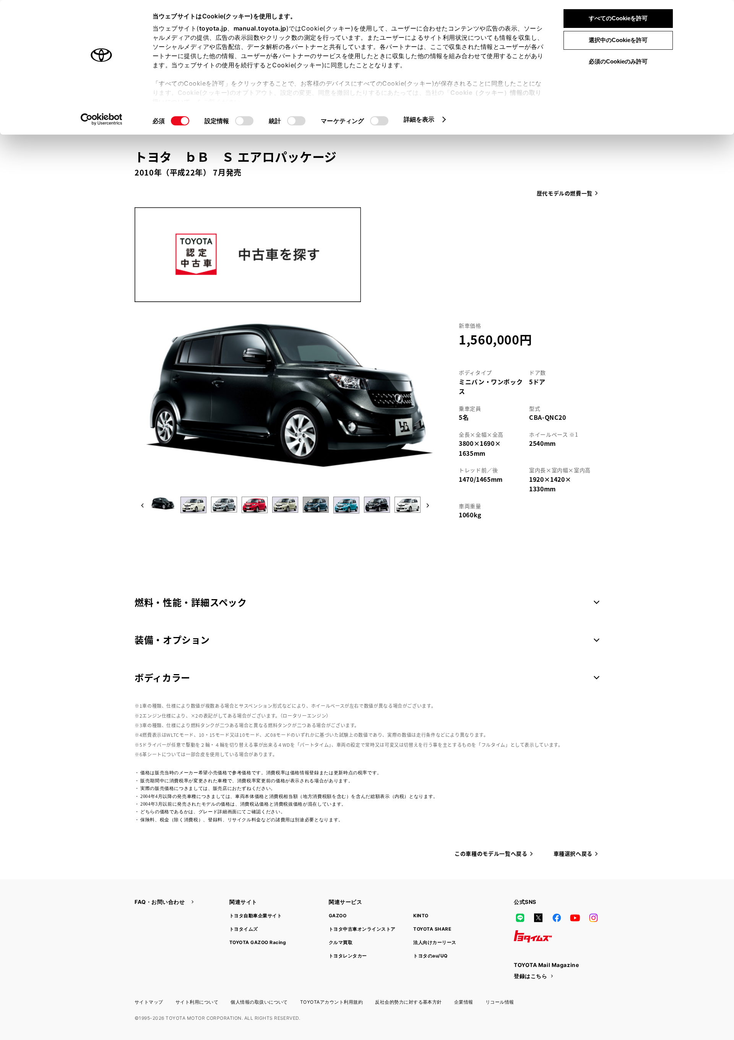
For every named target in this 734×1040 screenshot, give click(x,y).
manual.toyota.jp (260, 28)
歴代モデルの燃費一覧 (565, 193)
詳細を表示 (419, 119)
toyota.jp (213, 28)
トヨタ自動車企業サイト (255, 915)
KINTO (420, 915)
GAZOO (337, 915)
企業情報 (463, 1002)
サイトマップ (149, 1002)
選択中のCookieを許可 (618, 40)
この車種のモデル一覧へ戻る (491, 853)
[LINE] (520, 918)
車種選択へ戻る (573, 853)
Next (426, 506)
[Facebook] (556, 918)
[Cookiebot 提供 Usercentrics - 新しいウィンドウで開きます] (101, 119)
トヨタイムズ (243, 929)
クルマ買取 (340, 942)
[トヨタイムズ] (533, 936)
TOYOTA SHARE (432, 929)
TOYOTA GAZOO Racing (257, 942)
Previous (142, 506)
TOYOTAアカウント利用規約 (331, 1002)
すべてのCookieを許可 (618, 18)
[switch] (244, 120)
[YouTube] (575, 918)
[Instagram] (593, 918)
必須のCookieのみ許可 (618, 61)
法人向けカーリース (434, 942)
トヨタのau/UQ (430, 956)
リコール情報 (500, 1002)
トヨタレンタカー (348, 956)
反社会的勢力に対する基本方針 (408, 1002)
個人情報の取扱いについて (259, 1002)
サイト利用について (196, 1002)
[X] (538, 918)
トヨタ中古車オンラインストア (362, 929)
